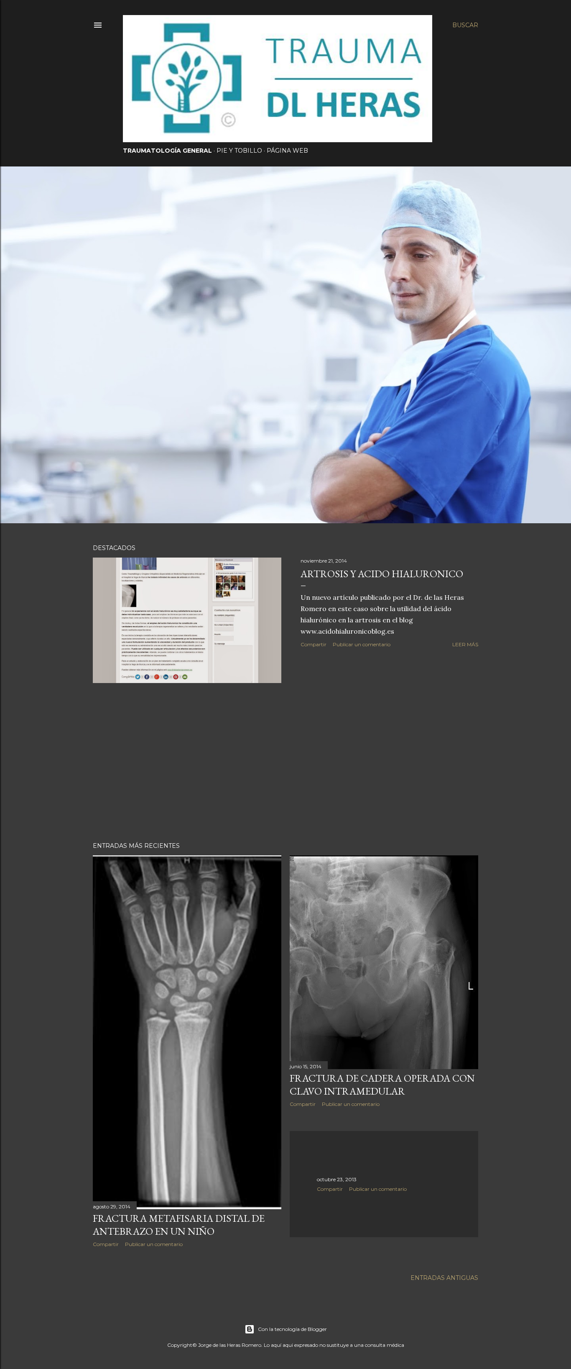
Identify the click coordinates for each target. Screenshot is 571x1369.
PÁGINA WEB (287, 150)
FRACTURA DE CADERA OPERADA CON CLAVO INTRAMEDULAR (382, 1085)
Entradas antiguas (444, 1278)
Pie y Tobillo (239, 150)
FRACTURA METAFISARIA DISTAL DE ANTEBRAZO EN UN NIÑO (179, 1225)
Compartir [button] (313, 644)
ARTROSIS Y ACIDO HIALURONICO (382, 573)
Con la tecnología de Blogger (292, 1329)
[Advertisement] (285, 762)
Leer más (465, 644)
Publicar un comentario (361, 644)
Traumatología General (167, 150)
